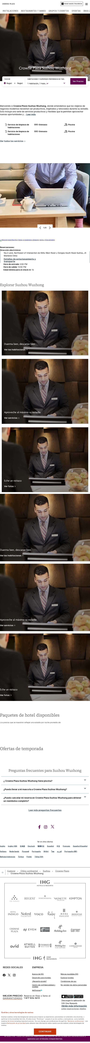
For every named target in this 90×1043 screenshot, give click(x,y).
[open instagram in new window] (44, 827)
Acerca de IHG (38, 974)
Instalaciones (10, 11)
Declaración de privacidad (16, 1023)
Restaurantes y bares (33, 11)
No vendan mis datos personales (74, 985)
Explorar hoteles (67, 978)
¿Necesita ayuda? (39, 981)
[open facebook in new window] (38, 827)
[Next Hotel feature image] (49, 227)
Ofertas (76, 11)
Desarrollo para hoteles (41, 978)
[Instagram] (14, 975)
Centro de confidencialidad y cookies (43, 986)
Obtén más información (74, 1006)
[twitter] (9, 975)
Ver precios (78, 81)
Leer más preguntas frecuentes (45, 810)
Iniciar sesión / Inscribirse (73, 4)
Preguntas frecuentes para (45, 770)
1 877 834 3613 (32, 998)
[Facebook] (4, 975)
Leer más (31, 114)
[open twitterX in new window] (51, 827)
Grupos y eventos (59, 11)
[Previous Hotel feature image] (40, 227)
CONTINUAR (45, 1031)
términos (11, 1021)
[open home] (3, 872)
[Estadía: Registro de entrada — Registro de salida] (13, 83)
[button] (86, 4)
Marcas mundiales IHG (69, 974)
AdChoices (36, 990)
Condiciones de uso (68, 981)
